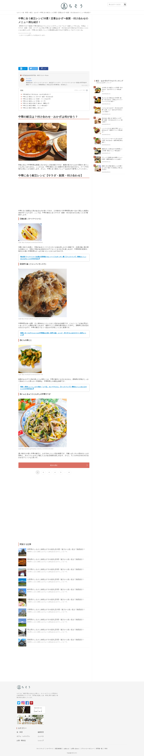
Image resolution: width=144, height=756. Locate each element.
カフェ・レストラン (23, 736)
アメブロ (28, 78)
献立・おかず (34, 12)
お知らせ (66, 748)
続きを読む (54, 465)
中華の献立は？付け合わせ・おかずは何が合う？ (37, 94)
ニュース (41, 736)
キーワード (49, 748)
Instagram (29, 80)
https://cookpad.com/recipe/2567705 (32, 374)
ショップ (41, 740)
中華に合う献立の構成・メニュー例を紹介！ (35, 105)
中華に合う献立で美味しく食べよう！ (34, 108)
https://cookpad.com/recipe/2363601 (32, 242)
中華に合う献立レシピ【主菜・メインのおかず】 (37, 99)
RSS (106, 748)
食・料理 (25, 12)
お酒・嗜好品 (21, 740)
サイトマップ (40, 748)
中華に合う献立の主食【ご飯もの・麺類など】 (36, 103)
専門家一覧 (99, 748)
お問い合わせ (75, 748)
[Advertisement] (53, 51)
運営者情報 (58, 748)
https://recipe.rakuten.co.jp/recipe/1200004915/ (35, 319)
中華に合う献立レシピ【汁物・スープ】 (34, 101)
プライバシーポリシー (87, 748)
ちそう (19, 12)
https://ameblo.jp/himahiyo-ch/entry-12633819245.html (37, 449)
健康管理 (41, 732)
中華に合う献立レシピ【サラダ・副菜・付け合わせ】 (38, 96)
